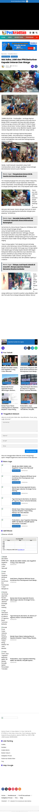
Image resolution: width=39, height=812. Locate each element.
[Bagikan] (36, 66)
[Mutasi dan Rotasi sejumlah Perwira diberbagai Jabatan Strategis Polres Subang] (10, 379)
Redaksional (12, 795)
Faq (2, 761)
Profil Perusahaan (24, 795)
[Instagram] (13, 789)
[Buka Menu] (33, 33)
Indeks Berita (5, 750)
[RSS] (19, 789)
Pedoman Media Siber (8, 758)
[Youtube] (16, 789)
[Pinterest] (9, 789)
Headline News (6, 56)
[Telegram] (32, 348)
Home (3, 795)
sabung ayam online (4, 810)
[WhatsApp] (36, 348)
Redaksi (3, 747)
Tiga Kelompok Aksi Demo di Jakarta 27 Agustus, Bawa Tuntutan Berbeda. (28, 388)
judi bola (13, 811)
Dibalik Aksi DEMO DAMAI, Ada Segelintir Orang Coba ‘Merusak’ (9, 369)
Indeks (3, 744)
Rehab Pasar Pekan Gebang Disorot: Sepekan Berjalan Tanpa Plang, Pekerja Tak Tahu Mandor (9, 407)
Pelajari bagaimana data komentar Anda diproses (21, 457)
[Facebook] (25, 348)
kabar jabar (14, 56)
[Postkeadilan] (14, 32)
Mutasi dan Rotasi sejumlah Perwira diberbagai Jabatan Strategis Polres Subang (9, 388)
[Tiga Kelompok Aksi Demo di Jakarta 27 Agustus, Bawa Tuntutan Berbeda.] (29, 379)
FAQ (16, 798)
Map (21, 798)
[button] (30, 33)
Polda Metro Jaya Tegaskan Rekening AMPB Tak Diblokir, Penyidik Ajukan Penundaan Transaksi (28, 407)
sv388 (38, 810)
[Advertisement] (19, 317)
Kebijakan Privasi (6, 756)
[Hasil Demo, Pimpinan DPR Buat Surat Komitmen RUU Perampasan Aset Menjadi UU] (29, 360)
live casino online (24, 811)
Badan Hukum (5, 753)
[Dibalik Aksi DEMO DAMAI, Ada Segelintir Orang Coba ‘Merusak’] (10, 360)
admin (7, 65)
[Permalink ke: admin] (3, 66)
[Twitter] (28, 348)
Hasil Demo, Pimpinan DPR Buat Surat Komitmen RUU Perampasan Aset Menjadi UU (29, 369)
